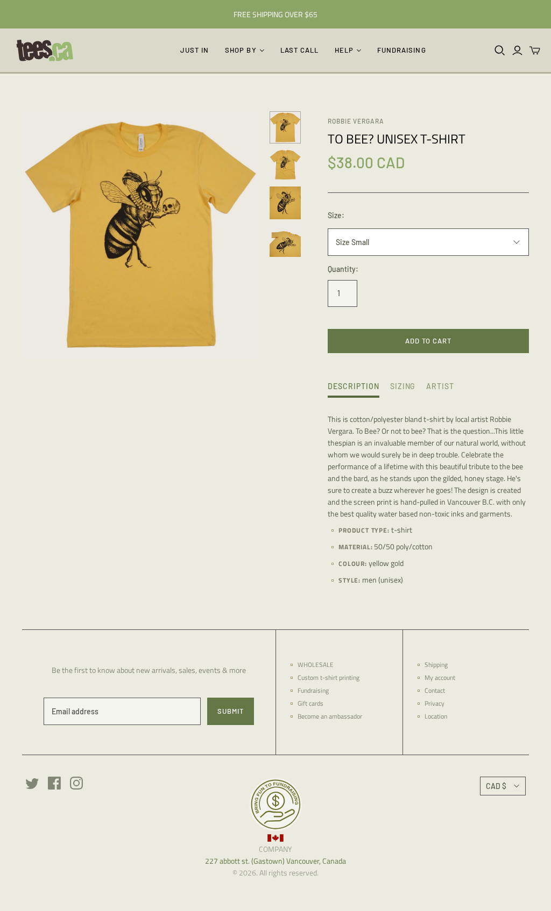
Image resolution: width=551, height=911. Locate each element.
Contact (435, 690)
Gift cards (310, 703)
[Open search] (500, 50)
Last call (299, 50)
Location (436, 716)
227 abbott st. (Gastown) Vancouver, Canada (275, 860)
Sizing (403, 386)
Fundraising (313, 690)
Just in (194, 50)
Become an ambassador (330, 716)
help (344, 50)
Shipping (436, 664)
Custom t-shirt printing (328, 677)
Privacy (434, 703)
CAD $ (496, 786)
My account (440, 677)
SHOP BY (240, 50)
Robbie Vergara (356, 121)
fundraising (401, 50)
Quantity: (343, 269)
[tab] (353, 389)
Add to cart (428, 340)
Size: (336, 215)
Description (353, 386)
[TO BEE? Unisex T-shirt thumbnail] (285, 127)
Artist (440, 386)
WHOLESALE (316, 664)
